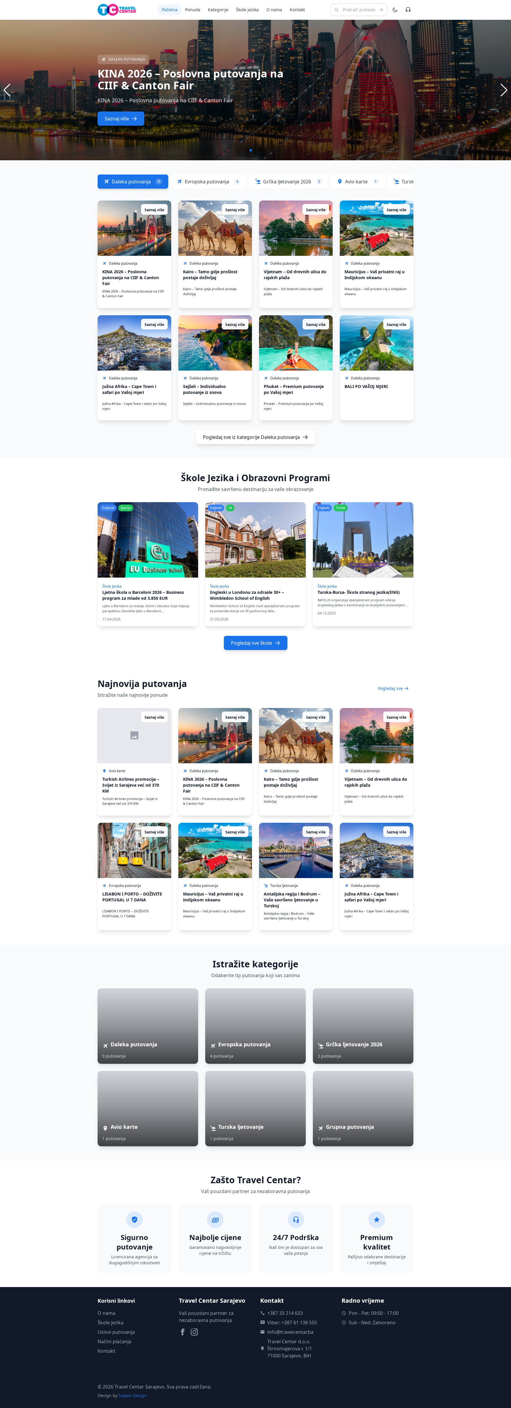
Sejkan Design (133, 1395)
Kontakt (297, 9)
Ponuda (192, 9)
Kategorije (218, 9)
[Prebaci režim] (395, 9)
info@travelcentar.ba (290, 1332)
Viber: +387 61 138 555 (292, 1322)
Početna (169, 9)
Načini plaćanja (114, 1341)
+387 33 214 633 (285, 1313)
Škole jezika (247, 9)
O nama (274, 9)
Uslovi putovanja (116, 1332)
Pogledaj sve (390, 688)
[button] (504, 90)
